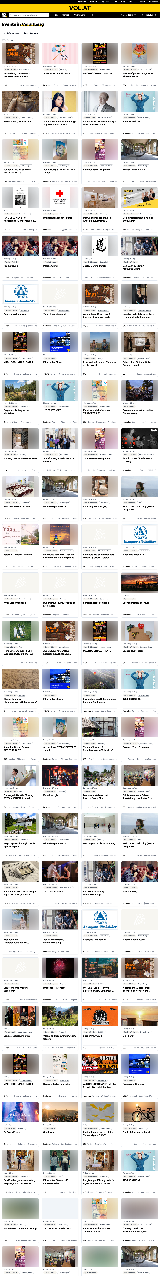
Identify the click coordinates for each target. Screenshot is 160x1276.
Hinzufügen (150, 15)
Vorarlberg (128, 15)
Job (115, 2)
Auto (131, 2)
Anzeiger (142, 2)
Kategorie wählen (31, 33)
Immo (123, 2)
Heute (55, 15)
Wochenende (80, 15)
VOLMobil (106, 2)
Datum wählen (13, 33)
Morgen (66, 15)
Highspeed (82, 2)
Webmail (94, 2)
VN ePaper (153, 2)
